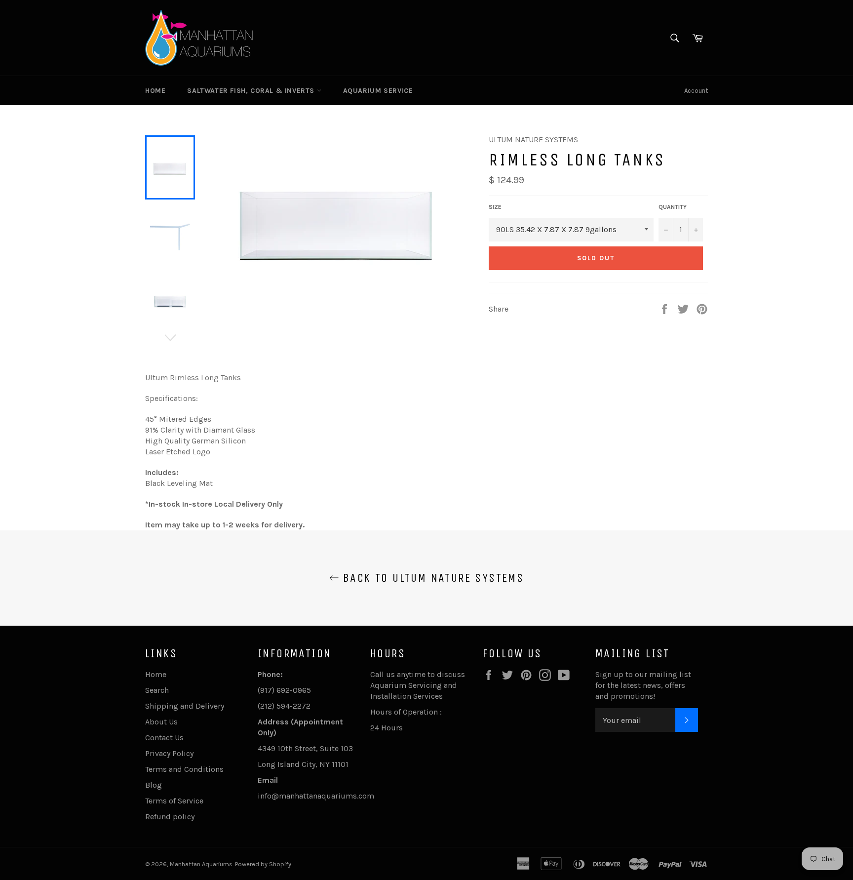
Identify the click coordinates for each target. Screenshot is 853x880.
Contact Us (164, 737)
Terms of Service (174, 800)
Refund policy (169, 816)
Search (157, 690)
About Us (161, 721)
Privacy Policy (169, 753)
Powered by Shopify (263, 864)
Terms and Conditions (184, 769)
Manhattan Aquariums (201, 864)
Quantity (673, 206)
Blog (153, 785)
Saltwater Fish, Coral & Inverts (251, 90)
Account (696, 90)
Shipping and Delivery (184, 706)
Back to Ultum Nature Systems (431, 578)
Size (495, 206)
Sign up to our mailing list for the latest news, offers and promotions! (643, 685)
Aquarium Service (378, 90)
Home (155, 90)
